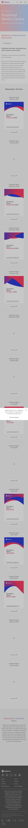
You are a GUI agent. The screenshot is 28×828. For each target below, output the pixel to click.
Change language (14, 417)
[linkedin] (15, 775)
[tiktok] (7, 775)
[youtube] (20, 775)
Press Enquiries (7, 43)
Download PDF (14, 132)
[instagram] (3, 775)
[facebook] (11, 775)
